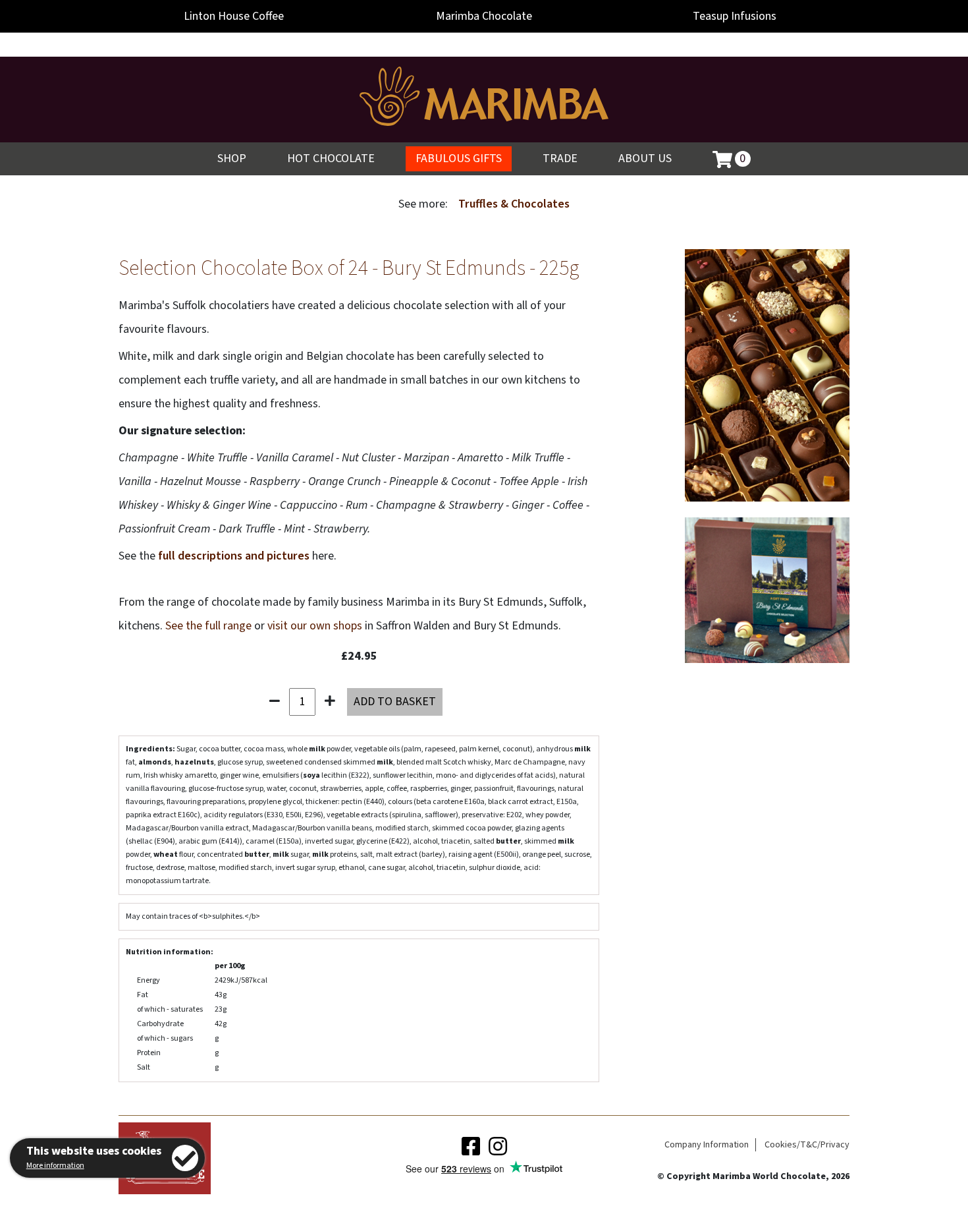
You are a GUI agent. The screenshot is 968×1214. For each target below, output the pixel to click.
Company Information (706, 1144)
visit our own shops (314, 626)
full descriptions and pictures (233, 556)
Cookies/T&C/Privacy (807, 1144)
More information (55, 1165)
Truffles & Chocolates (514, 204)
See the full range (208, 626)
